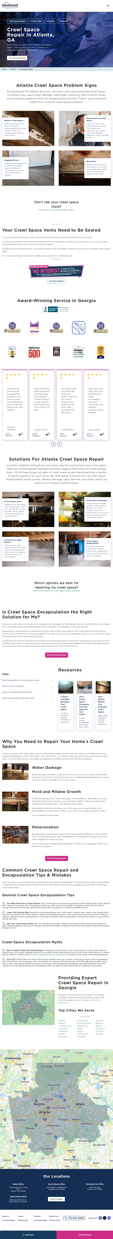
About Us (5, 1216)
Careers (20, 1216)
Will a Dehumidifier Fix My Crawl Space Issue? (20, 680)
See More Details (57, 281)
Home (4, 69)
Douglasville (82, 1021)
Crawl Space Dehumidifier (93, 542)
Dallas (79, 1029)
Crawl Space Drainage (97, 500)
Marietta (62, 1023)
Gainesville (63, 1037)
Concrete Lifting (54, 1220)
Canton (80, 1031)
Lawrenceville (64, 1026)
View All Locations (56, 1199)
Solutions (51, 21)
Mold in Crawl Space (13, 120)
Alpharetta (63, 1031)
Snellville (100, 1031)
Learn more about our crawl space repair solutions (56, 591)
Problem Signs (36, 21)
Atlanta (61, 1021)
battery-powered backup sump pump (49, 954)
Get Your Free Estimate (17, 58)
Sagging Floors (11, 160)
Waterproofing (23, 1220)
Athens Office (18, 1184)
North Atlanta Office (56, 1184)
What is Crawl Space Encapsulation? (17, 692)
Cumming (62, 1029)
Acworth (100, 1021)
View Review (13, 435)
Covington (82, 1037)
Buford (99, 1026)
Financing (37, 1216)
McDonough (82, 1034)
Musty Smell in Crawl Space (96, 119)
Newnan (99, 1023)
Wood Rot (91, 161)
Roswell (99, 1034)
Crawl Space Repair (17, 21)
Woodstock (82, 1026)
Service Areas (53, 1216)
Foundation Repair (8, 1220)
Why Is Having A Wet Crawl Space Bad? (18, 698)
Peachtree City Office (95, 1184)
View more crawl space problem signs (56, 210)
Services (13, 69)
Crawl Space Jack (12, 501)
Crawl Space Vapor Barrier (13, 541)
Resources (64, 21)
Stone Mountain (84, 1023)
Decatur (62, 1034)
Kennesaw (100, 1029)
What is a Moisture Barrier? (13, 686)
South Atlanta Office (18, 1196)
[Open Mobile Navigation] (108, 6)
